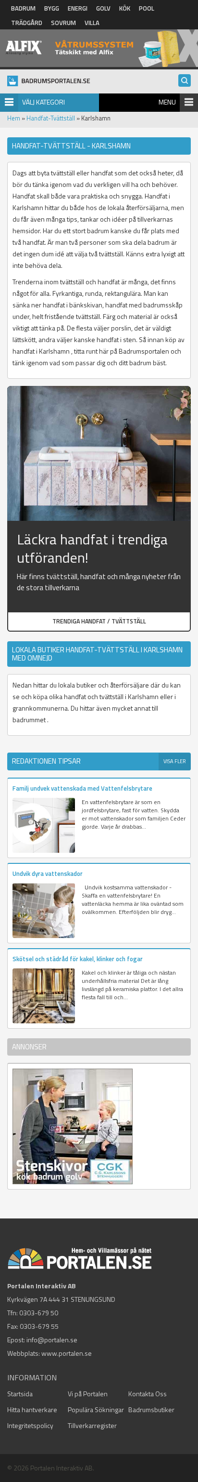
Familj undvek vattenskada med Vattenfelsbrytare (82, 788)
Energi (77, 8)
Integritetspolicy (30, 1425)
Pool (146, 8)
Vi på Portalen (88, 1394)
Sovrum (63, 22)
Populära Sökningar (96, 1409)
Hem (13, 118)
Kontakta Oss (147, 1394)
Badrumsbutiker (151, 1409)
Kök (124, 8)
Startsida (20, 1394)
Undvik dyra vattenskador (47, 873)
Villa (92, 22)
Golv (103, 8)
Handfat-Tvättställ (50, 118)
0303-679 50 (38, 1313)
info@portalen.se (51, 1340)
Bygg (51, 8)
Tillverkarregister (92, 1425)
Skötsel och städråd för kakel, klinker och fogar (77, 959)
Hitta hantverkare (32, 1409)
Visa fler (174, 761)
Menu (167, 102)
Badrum (23, 8)
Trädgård (26, 22)
